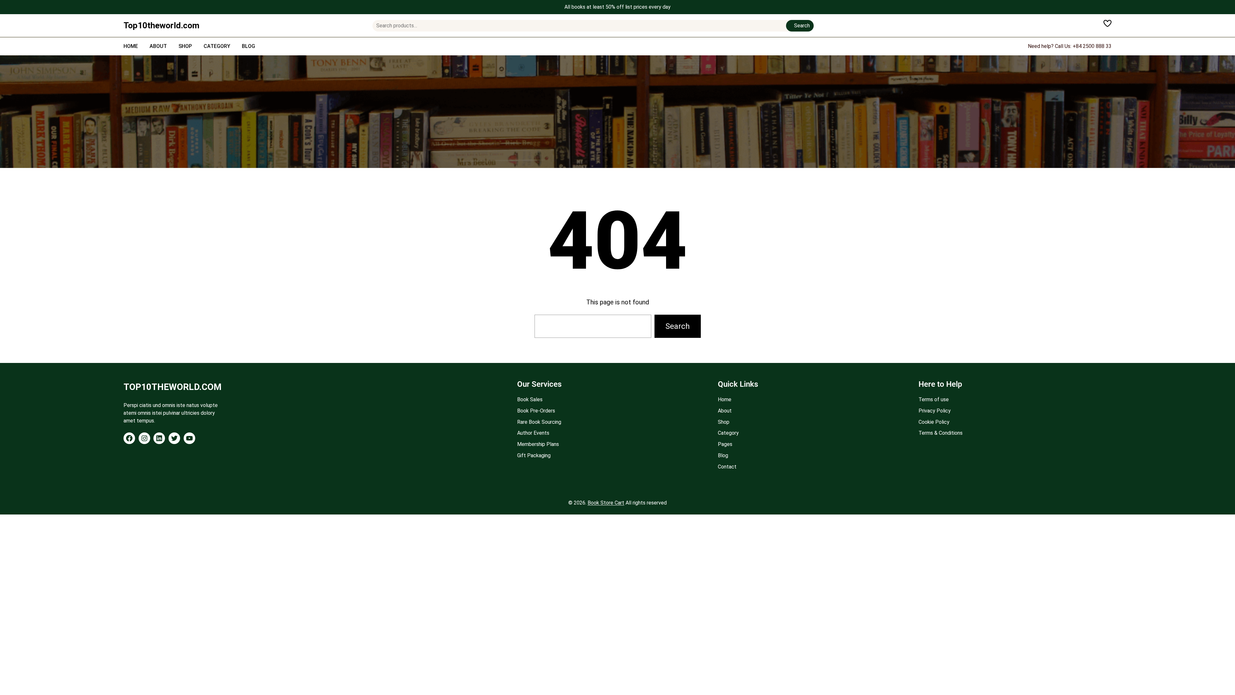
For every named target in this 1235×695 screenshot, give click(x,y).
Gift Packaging (534, 455)
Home (724, 399)
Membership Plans (538, 444)
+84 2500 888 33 (1092, 46)
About (725, 411)
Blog (723, 455)
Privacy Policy (935, 411)
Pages (725, 444)
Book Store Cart (606, 503)
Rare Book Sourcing (539, 422)
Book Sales (530, 399)
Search (802, 26)
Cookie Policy (934, 422)
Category (728, 433)
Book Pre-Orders (536, 411)
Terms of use (934, 399)
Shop (723, 422)
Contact (727, 467)
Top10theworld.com (161, 25)
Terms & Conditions (941, 433)
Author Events (533, 433)
